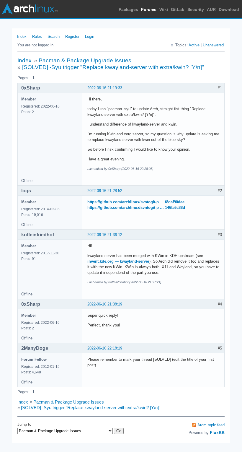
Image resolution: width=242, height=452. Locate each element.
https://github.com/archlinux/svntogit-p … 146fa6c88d (136, 207)
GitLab (177, 9)
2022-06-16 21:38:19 (104, 304)
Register (72, 36)
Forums (148, 9)
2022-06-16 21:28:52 (104, 190)
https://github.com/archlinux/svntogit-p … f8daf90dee (135, 202)
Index (22, 36)
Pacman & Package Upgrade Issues (85, 60)
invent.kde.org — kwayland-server (118, 261)
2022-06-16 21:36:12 (104, 234)
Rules (37, 36)
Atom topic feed (211, 425)
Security (195, 9)
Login (89, 36)
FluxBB (217, 432)
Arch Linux (29, 9)
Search (54, 36)
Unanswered (213, 45)
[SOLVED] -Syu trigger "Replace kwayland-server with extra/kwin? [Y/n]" (113, 67)
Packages (128, 9)
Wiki (163, 9)
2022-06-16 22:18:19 (104, 348)
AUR (211, 9)
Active (194, 45)
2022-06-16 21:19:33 (104, 88)
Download (229, 9)
